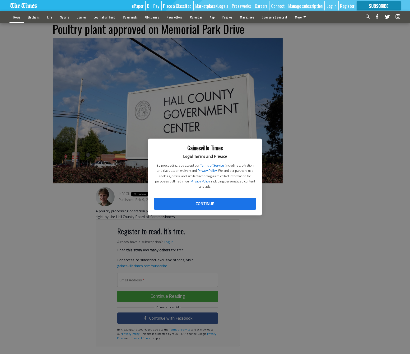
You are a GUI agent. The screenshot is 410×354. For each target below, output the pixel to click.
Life (49, 16)
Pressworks (241, 6)
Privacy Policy (207, 170)
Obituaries (152, 16)
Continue (205, 203)
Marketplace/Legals (211, 6)
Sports (64, 16)
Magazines (247, 16)
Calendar (196, 16)
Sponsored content (274, 16)
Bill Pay (153, 6)
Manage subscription (305, 6)
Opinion (82, 16)
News (16, 16)
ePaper (138, 6)
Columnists (130, 16)
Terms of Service (212, 165)
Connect (278, 6)
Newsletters (174, 16)
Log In (331, 6)
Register (347, 6)
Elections (34, 16)
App (212, 16)
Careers (261, 6)
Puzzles (227, 16)
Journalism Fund (104, 16)
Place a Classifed (177, 6)
